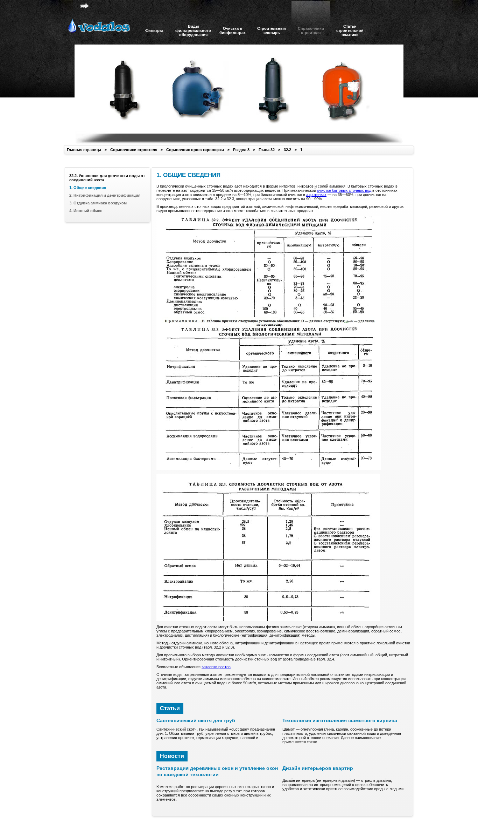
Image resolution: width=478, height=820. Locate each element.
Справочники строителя (133, 150)
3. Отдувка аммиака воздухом (98, 203)
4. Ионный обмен (86, 211)
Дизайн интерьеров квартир (317, 768)
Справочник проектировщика (195, 150)
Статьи (170, 708)
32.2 (287, 150)
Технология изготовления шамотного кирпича (339, 720)
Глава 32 (267, 150)
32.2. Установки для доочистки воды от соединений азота (107, 178)
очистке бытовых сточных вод (344, 190)
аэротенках (316, 194)
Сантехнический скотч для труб (195, 720)
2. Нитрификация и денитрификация (104, 195)
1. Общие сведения (87, 187)
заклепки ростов (216, 667)
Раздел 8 (241, 150)
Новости (172, 756)
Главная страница (84, 150)
